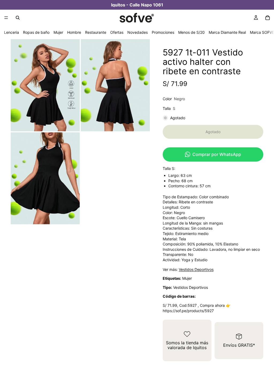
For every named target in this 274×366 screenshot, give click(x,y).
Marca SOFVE (262, 32)
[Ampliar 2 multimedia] (115, 85)
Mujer (58, 32)
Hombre (74, 32)
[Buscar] (18, 18)
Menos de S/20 (191, 32)
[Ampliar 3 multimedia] (45, 178)
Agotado (213, 131)
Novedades (137, 32)
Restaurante (95, 32)
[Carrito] (267, 18)
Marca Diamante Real (227, 32)
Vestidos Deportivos (196, 269)
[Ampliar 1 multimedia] (45, 85)
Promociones (163, 32)
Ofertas (116, 32)
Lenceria (11, 32)
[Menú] (6, 18)
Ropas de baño (36, 32)
